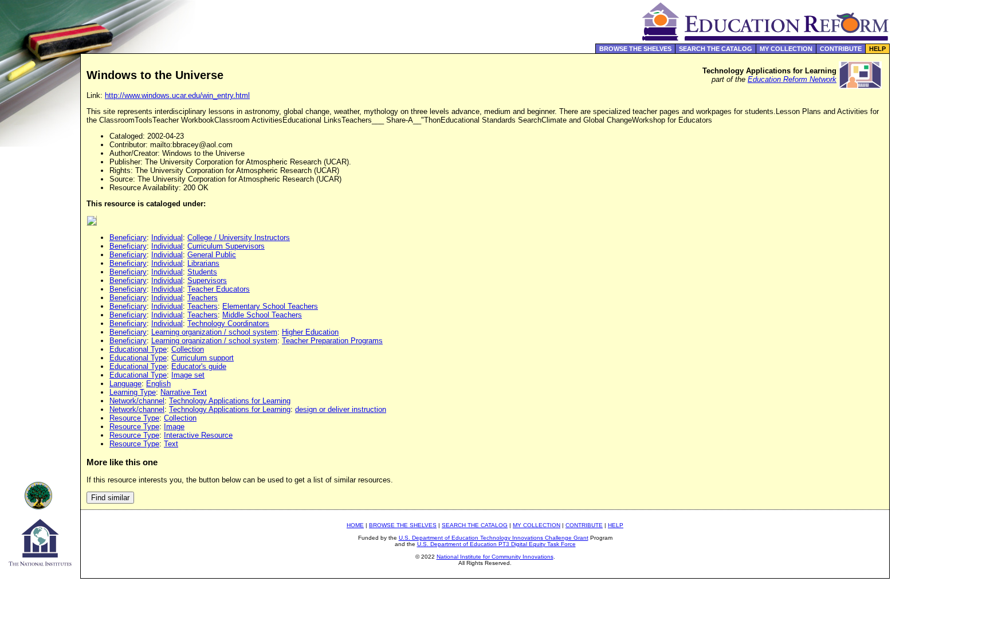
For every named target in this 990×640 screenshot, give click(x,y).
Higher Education (310, 332)
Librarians (203, 263)
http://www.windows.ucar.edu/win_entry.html (177, 95)
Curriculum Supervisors (226, 246)
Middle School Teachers (262, 315)
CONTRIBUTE (841, 48)
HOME (355, 525)
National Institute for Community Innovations (495, 556)
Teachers (202, 297)
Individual (167, 237)
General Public (211, 254)
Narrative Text (183, 392)
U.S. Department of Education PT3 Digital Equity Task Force (496, 544)
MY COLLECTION (786, 48)
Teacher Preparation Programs (332, 340)
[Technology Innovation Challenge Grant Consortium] (40, 506)
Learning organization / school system (214, 332)
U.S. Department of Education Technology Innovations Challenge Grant (493, 538)
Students (202, 272)
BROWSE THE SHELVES (635, 48)
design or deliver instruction (340, 409)
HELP (877, 48)
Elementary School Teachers (270, 306)
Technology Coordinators (228, 323)
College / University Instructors (238, 237)
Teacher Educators (218, 289)
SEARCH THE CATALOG (715, 48)
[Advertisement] (940, 243)
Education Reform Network (792, 79)
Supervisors (207, 280)
